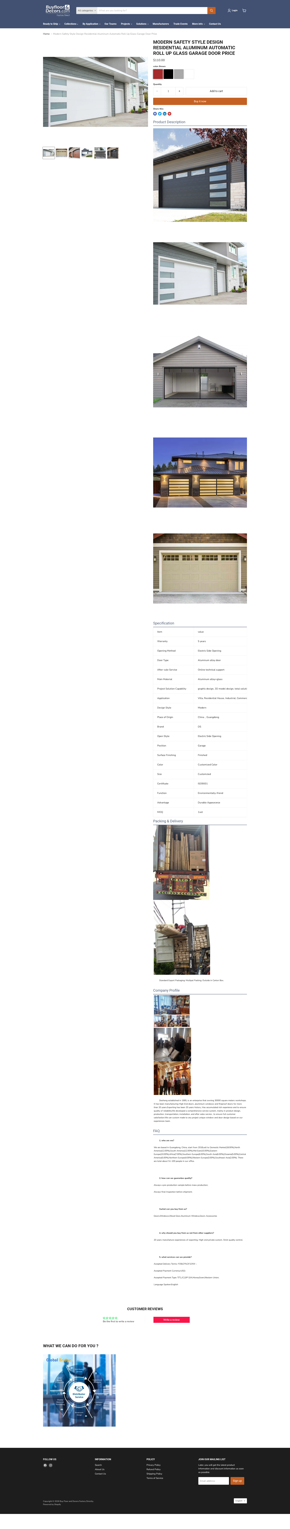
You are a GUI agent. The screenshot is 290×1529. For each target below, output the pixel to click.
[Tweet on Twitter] (160, 114)
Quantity (157, 84)
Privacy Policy (154, 1464)
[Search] (211, 10)
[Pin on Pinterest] (169, 114)
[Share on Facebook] (155, 114)
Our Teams (110, 23)
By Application (91, 23)
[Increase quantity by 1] (179, 91)
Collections (70, 23)
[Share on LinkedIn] (164, 114)
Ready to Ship (51, 23)
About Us (99, 1469)
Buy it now (200, 101)
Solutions (141, 23)
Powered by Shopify (52, 1504)
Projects (125, 23)
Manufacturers (161, 23)
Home (46, 34)
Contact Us (215, 23)
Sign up (237, 1480)
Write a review (171, 1319)
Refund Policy (154, 1469)
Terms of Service (155, 1478)
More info (197, 23)
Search (98, 1464)
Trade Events (180, 23)
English (238, 1500)
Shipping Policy (154, 1473)
